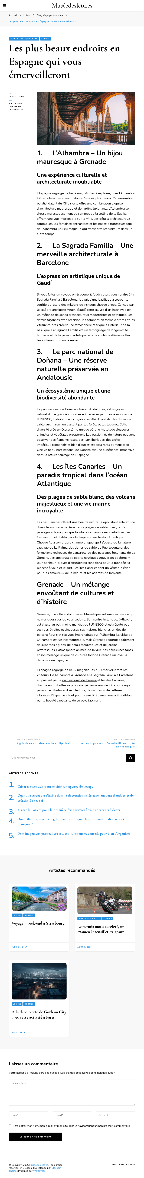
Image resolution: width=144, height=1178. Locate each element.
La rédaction (16, 97)
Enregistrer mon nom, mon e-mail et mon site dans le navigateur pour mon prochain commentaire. (71, 1126)
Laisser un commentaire (20, 108)
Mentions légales (123, 1164)
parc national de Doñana (79, 680)
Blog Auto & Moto (89, 918)
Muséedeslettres (72, 5)
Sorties (29, 915)
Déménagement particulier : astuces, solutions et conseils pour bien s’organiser (74, 833)
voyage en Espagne (75, 294)
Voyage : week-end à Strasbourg (38, 923)
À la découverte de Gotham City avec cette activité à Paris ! (39, 1014)
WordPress (39, 1171)
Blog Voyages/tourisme (24, 39)
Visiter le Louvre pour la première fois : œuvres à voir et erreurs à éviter (69, 810)
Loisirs (45, 39)
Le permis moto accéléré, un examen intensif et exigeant (101, 929)
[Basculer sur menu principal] (4, 5)
